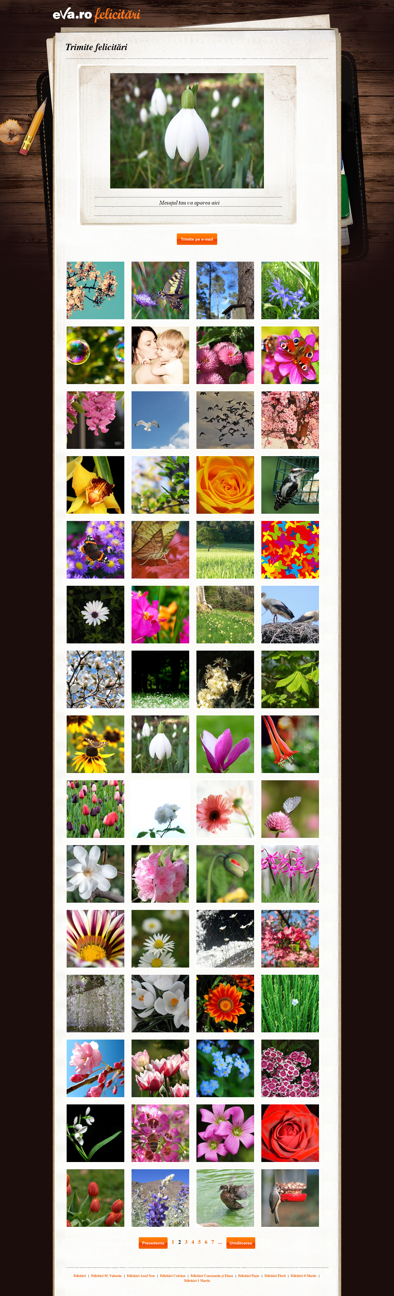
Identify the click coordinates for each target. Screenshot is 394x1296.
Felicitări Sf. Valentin (106, 1275)
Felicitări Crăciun (172, 1275)
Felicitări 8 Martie (303, 1275)
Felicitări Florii (275, 1275)
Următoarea (241, 1243)
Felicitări (80, 1275)
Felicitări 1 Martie (197, 1280)
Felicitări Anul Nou (141, 1275)
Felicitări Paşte (248, 1275)
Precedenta (153, 1243)
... (220, 1242)
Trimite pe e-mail (197, 239)
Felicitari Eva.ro (96, 15)
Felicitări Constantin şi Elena (212, 1275)
